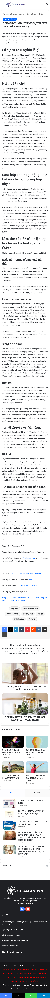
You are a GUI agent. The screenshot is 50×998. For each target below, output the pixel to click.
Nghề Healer (16, 985)
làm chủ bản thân (31, 608)
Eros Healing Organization (25, 645)
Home (6, 14)
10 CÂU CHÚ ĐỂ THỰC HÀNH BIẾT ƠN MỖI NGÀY (35, 778)
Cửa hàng (20, 989)
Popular (37, 793)
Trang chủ (6, 985)
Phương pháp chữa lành (38, 985)
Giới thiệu (36, 989)
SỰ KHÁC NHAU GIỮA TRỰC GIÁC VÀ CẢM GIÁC (36, 752)
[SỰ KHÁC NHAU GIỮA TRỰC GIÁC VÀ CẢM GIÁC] (37, 742)
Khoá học (25, 985)
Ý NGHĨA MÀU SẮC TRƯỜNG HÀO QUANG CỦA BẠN (11, 752)
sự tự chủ (29, 614)
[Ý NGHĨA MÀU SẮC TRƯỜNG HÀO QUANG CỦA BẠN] (13, 742)
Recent (12, 793)
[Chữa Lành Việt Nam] (15, 4)
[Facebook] (4, 629)
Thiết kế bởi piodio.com (38, 966)
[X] (10, 629)
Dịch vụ (13, 989)
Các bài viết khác (37, 14)
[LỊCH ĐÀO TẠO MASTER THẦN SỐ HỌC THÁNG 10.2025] (9, 825)
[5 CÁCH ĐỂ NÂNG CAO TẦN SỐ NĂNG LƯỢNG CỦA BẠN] (9, 814)
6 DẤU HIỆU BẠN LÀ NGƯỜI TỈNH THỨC (10, 777)
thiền (41, 614)
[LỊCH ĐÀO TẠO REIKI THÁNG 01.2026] (9, 803)
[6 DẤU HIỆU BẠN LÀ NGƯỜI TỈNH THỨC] (13, 767)
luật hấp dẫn (13, 614)
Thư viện (28, 989)
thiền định (20, 619)
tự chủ (32, 619)
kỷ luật (15, 608)
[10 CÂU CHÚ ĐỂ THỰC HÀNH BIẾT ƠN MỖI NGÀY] (37, 767)
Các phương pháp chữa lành (20, 14)
